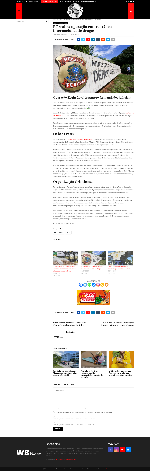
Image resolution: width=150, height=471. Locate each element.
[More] (106, 285)
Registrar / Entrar (33, 1)
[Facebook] (81, 285)
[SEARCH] (46, 21)
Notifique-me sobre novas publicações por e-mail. (74, 425)
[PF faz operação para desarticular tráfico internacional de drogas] (93, 258)
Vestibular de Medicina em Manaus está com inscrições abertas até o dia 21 (65, 373)
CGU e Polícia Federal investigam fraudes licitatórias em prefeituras (117, 324)
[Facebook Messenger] (94, 285)
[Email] (128, 449)
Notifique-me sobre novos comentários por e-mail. (75, 419)
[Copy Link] (102, 285)
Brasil (55, 23)
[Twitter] (85, 285)
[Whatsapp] (89, 285)
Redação (57, 34)
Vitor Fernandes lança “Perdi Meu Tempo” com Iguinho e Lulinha (69, 324)
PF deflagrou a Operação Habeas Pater (80, 139)
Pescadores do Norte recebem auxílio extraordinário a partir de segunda (92, 374)
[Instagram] (98, 285)
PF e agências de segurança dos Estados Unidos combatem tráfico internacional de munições (64, 269)
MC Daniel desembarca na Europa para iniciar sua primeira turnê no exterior (120, 373)
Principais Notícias (62, 23)
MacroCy (104, 469)
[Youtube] (122, 449)
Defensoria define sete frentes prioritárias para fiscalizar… (85, 1)
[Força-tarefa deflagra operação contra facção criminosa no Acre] (121, 258)
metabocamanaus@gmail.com (66, 459)
